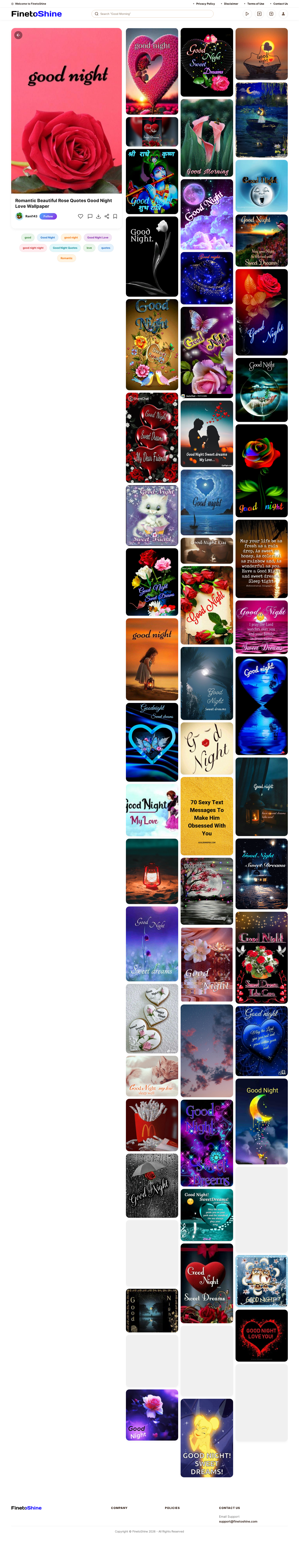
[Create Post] (271, 13)
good (28, 237)
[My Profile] (283, 13)
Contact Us (280, 3)
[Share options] (174, 32)
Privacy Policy (205, 3)
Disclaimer (231, 3)
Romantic (67, 258)
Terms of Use (255, 3)
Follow (48, 216)
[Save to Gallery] (174, 40)
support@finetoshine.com (238, 1521)
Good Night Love (97, 237)
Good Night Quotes (65, 247)
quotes (105, 247)
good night (71, 237)
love (89, 247)
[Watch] (259, 13)
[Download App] (247, 13)
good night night (33, 247)
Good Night (47, 237)
